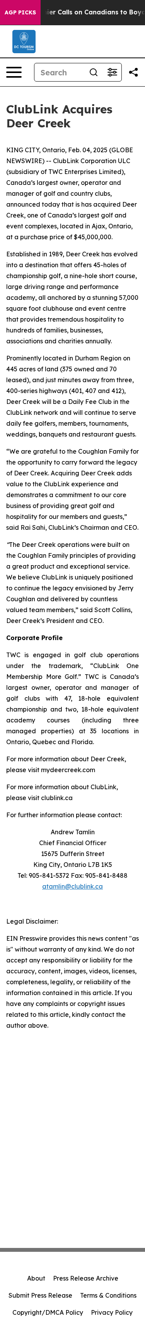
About (36, 1278)
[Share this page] (133, 72)
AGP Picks (20, 12)
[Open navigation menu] (14, 72)
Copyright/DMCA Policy (47, 1312)
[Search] (93, 72)
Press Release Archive (85, 1278)
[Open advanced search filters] (112, 72)
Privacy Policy (112, 1312)
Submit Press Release (40, 1295)
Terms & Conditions (108, 1295)
